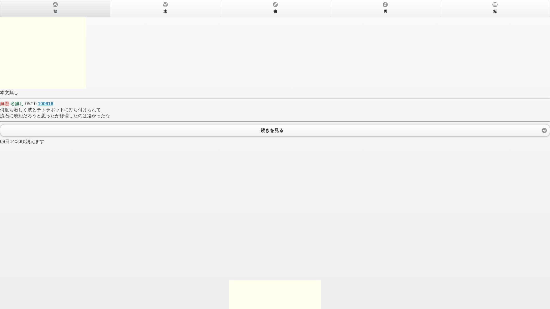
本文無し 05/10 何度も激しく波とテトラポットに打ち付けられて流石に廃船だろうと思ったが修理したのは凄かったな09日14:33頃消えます (248, 76)
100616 (45, 103)
